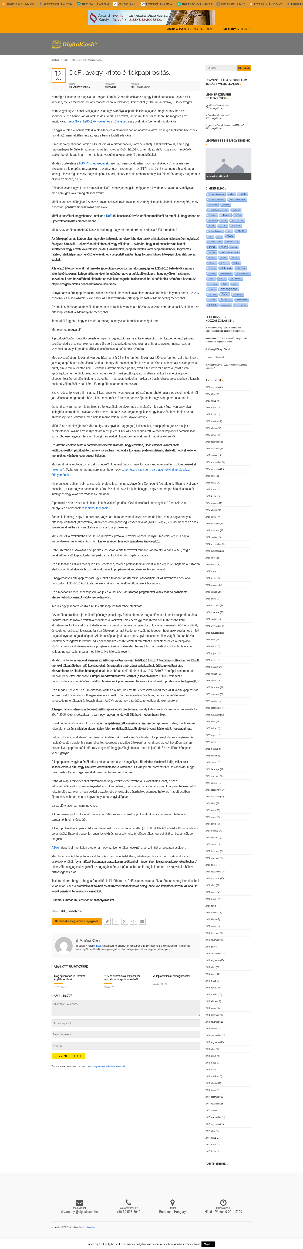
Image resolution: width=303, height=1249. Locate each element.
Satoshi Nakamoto (216, 191)
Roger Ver (238, 291)
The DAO (241, 265)
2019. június (211, 971)
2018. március (212, 1073)
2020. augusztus (213, 875)
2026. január (211, 431)
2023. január (211, 677)
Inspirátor (210, 354)
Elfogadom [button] (208, 1244)
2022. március (212, 745)
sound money (237, 217)
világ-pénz (213, 281)
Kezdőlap (55, 57)
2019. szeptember (213, 950)
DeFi (66, 57)
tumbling (212, 217)
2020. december (213, 848)
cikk (187, 94)
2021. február (211, 834)
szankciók (213, 202)
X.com (223, 222)
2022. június (211, 725)
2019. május (211, 977)
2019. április (211, 984)
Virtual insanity (232, 239)
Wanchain (236, 223)
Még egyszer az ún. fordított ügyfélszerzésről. (69, 974)
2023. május (211, 650)
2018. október (211, 1025)
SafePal (236, 207)
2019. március (212, 991)
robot (232, 191)
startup (234, 244)
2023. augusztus (213, 629)
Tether (241, 227)
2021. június (211, 807)
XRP (223, 244)
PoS (57, 844)
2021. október (211, 779)
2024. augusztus (213, 547)
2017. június (211, 1134)
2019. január (211, 1005)
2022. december (213, 684)
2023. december (213, 602)
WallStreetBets (215, 239)
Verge (223, 217)
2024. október (211, 534)
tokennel (57, 466)
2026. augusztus (213, 384)
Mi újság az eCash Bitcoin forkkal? (222, 173)
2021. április (211, 820)
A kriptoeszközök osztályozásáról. (172, 973)
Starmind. (228, 346)
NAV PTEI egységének (94, 160)
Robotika (212, 212)
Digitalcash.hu (88, 1224)
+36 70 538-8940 (128, 1208)
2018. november (213, 1018)
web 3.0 (212, 249)
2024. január (211, 595)
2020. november (213, 855)
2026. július (211, 391)
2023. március (212, 663)
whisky (223, 254)
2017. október (211, 1107)
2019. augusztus (213, 957)
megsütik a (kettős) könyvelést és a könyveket (97, 118)
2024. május (211, 568)
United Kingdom (215, 228)
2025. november (213, 445)
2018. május (211, 1059)
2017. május (211, 1141)
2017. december (213, 1093)
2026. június (211, 397)
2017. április (211, 1148)
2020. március (212, 909)
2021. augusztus (213, 793)
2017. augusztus (213, 1121)
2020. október (211, 861)
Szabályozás (143, 84)
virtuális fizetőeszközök (218, 207)
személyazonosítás (216, 196)
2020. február (211, 916)
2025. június (211, 479)
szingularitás (226, 270)
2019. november (213, 936)
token (212, 286)
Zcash (211, 223)
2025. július (211, 472)
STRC (211, 276)
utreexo (235, 254)
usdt (229, 228)
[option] (229, 161)
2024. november (213, 527)
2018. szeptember (213, 1032)
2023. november (213, 609)
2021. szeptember (213, 786)
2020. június (211, 889)
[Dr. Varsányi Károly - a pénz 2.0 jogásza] (151, 17)
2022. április (211, 739)
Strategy (226, 212)
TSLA (225, 281)
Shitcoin (212, 265)
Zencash (212, 291)
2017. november (213, 1100)
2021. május (211, 814)
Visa (210, 233)
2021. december (213, 766)
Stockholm (236, 275)
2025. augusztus (213, 466)
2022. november (213, 691)
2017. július (211, 1128)
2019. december (213, 930)
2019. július (211, 964)
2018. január (211, 1087)
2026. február (211, 425)
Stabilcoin (226, 296)
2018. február (211, 1080)
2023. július (211, 636)
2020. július (211, 882)
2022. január (211, 759)
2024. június (211, 561)
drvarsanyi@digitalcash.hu (79, 1208)
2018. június (211, 1052)
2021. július (211, 800)
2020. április (211, 902)
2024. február (211, 588)
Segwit (225, 291)
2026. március (212, 418)
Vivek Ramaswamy (237, 196)
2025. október (211, 452)
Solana (213, 301)
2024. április (211, 575)
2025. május (211, 486)
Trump (212, 244)
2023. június (211, 643)
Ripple (243, 191)
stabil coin (226, 265)
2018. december (213, 1012)
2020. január (211, 923)
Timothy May (241, 302)
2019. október (211, 943)
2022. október (211, 698)
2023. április (211, 657)
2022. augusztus (213, 711)
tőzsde (222, 276)
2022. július (211, 718)
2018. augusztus (213, 1039)
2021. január (211, 841)
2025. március (212, 500)
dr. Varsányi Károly (88, 937)
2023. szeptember (213, 623)
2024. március (212, 582)
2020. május (211, 895)
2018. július (211, 1046)
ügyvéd (97, 942)
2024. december (213, 520)
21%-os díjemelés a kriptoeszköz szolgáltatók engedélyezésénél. (122, 974)
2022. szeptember (213, 704)
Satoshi (212, 254)
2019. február (211, 998)
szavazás (226, 302)
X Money (224, 260)
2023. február (211, 670)
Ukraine (212, 297)
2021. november (213, 773)
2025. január (211, 513)
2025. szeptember (213, 459)
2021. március (212, 827)
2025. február (211, 507)
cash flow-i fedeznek (95, 505)
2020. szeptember (213, 868)
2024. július (211, 554)
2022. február (211, 752)
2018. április (211, 1066)
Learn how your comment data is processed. (106, 1063)
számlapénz (242, 297)
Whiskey (212, 260)
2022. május (211, 732)
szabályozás (75, 908)
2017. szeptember (213, 1114)
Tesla (230, 233)
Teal (219, 233)
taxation (212, 270)
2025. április (211, 493)
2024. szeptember (213, 541)
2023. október (211, 616)
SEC (236, 259)
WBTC (238, 212)
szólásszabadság (229, 249)
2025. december (213, 438)
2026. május (211, 404)
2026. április (211, 411)
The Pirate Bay (243, 270)
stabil (235, 281)
